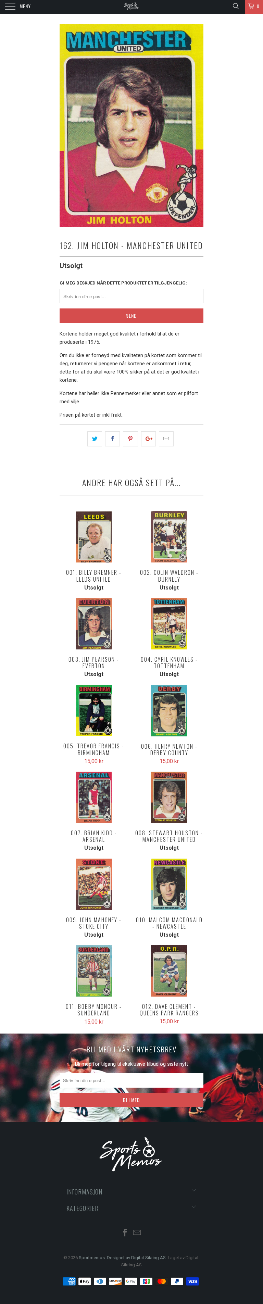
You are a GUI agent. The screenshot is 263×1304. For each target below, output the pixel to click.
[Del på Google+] (148, 438)
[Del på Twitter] (94, 438)
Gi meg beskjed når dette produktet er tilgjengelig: (123, 283)
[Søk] (235, 6)
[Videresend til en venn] (166, 438)
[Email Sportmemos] (137, 1233)
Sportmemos (92, 1257)
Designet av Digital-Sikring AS (136, 1257)
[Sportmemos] (131, 7)
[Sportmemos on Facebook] (125, 1233)
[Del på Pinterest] (130, 438)
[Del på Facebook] (112, 438)
